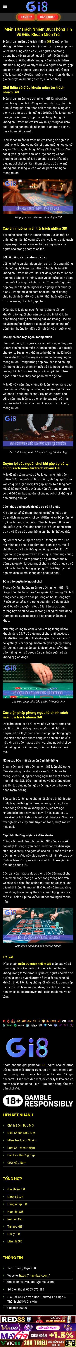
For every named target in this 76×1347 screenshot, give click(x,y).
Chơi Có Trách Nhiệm (21, 1148)
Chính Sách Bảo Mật (20, 1125)
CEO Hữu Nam (16, 1163)
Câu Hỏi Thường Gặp (21, 1155)
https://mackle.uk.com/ (34, 1275)
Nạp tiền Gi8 (15, 1211)
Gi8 (49, 41)
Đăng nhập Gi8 (17, 1204)
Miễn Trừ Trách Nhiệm (21, 1140)
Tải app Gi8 (15, 1226)
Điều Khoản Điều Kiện (21, 1133)
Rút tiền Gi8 (15, 1219)
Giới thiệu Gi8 (16, 1189)
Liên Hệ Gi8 (14, 1241)
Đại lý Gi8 (13, 1234)
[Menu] (5, 6)
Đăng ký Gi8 (15, 1197)
